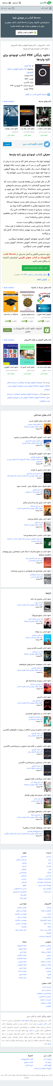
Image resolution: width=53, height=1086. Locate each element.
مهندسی (23, 904)
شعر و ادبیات (46, 987)
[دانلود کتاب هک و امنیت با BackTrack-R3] (27, 115)
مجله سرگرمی (21, 955)
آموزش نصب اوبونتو (25, 386)
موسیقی (48, 968)
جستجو (15, 3)
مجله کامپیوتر (21, 946)
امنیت (49, 914)
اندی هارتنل (37, 490)
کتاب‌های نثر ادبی (37, 577)
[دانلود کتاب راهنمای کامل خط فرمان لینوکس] (10, 115)
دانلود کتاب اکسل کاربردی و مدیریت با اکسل (27, 367)
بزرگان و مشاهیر (45, 946)
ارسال (49, 1044)
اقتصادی (23, 857)
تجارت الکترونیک (45, 920)
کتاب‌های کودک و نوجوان (34, 492)
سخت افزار (47, 923)
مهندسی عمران (21, 911)
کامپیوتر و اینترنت (45, 936)
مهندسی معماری (20, 914)
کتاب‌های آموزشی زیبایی (34, 539)
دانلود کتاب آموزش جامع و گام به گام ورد (10, 367)
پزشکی (24, 863)
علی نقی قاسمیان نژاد (33, 558)
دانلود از (47, 321)
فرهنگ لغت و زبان (44, 885)
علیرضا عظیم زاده (28, 132)
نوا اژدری (28, 65)
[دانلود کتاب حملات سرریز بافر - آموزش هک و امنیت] (43, 116)
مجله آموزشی (21, 965)
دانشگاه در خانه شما (11, 314)
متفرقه (48, 978)
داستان (48, 857)
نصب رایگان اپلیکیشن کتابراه (35, 268)
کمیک (49, 873)
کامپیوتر (47, 904)
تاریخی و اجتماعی (45, 997)
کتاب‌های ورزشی (37, 541)
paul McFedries (46, 318)
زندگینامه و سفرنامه (44, 879)
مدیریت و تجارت (45, 1000)
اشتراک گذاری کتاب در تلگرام (36, 94)
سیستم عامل (12, 382)
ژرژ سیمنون (36, 652)
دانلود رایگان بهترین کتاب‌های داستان (30, 476)
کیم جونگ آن (36, 782)
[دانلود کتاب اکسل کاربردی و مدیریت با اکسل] (27, 354)
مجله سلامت (22, 971)
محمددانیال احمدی (12, 370)
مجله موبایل (22, 949)
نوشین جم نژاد (36, 684)
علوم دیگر (23, 898)
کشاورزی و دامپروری (19, 892)
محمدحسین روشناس (33, 473)
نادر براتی (38, 603)
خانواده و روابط (46, 952)
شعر (49, 863)
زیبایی (49, 955)
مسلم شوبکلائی (35, 575)
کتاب (31, 1031)
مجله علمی (22, 968)
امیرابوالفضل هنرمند (34, 831)
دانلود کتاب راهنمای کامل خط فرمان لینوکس (10, 129)
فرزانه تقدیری (36, 668)
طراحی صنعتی (21, 907)
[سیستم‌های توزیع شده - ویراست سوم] (27, 301)
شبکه (49, 927)
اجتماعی (23, 876)
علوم (24, 853)
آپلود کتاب (44, 8)
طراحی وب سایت (45, 930)
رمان (49, 860)
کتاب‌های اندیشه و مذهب (34, 638)
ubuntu (47, 386)
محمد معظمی (46, 370)
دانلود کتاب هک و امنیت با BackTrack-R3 (27, 129)
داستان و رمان (46, 990)
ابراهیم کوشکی (35, 457)
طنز (50, 869)
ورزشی (48, 971)
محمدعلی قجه (36, 815)
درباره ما (48, 1062)
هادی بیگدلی (36, 635)
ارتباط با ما (47, 1059)
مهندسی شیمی (21, 923)
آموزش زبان (47, 889)
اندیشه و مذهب (21, 860)
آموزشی (48, 1006)
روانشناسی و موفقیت (43, 993)
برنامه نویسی (47, 917)
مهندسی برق (22, 917)
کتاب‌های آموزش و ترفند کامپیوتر (31, 459)
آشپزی (49, 949)
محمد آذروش (36, 733)
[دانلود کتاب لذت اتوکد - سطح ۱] (43, 354)
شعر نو (48, 866)
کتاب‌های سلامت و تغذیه (16, 539)
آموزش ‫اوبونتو (30, 382)
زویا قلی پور (37, 701)
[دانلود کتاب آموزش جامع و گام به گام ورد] (10, 354)
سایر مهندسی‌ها (21, 930)
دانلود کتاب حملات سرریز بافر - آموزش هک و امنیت (43, 129)
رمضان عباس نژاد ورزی (33, 441)
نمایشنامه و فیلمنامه (44, 882)
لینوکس (21, 382)
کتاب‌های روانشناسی (36, 560)
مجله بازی (23, 952)
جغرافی (23, 869)
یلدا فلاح (38, 522)
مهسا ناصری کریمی (45, 132)
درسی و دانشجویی (20, 889)
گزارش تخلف (42, 279)
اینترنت (48, 907)
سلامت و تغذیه (46, 962)
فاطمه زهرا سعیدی (34, 424)
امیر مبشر (37, 799)
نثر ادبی (48, 876)
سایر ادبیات (47, 892)
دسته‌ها (5, 3)
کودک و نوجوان (46, 965)
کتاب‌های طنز (11, 476)
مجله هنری (22, 974)
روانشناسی (22, 873)
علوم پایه (23, 895)
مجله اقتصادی (21, 958)
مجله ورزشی (22, 962)
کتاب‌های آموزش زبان (35, 736)
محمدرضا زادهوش (35, 717)
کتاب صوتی (46, 983)
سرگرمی (48, 958)
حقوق (24, 885)
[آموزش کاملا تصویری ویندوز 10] (43, 301)
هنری (49, 974)
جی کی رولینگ (35, 506)
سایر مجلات (22, 978)
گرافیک (48, 933)
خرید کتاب (29, 1065)
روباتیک (23, 927)
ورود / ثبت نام (6, 8)
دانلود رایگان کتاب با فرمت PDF (35, 275)
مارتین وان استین (28, 318)
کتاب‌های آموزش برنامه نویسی (32, 443)
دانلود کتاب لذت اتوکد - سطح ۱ (43, 367)
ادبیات (48, 853)
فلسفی (24, 882)
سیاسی (23, 879)
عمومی (48, 942)
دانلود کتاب (44, 135)
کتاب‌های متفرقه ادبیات (34, 768)
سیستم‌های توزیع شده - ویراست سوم (27, 314)
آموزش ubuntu (39, 386)
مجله (24, 942)
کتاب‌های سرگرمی (10, 834)
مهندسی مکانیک (20, 920)
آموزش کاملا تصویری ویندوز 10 (43, 314)
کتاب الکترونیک (27, 1059)
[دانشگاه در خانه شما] (10, 301)
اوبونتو (39, 382)
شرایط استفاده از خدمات (42, 1068)
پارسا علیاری (30, 370)
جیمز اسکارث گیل (35, 619)
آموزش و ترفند (46, 911)
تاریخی (24, 866)
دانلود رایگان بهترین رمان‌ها (33, 427)
